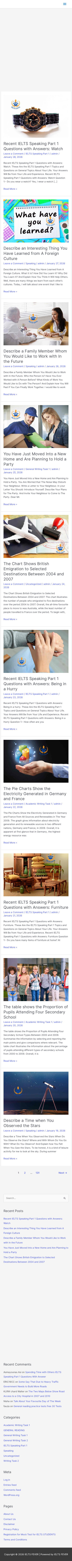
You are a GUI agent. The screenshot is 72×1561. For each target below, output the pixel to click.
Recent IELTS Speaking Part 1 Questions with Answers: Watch (33, 146)
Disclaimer (9, 1524)
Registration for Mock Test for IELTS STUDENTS (30, 1534)
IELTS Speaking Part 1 (37, 153)
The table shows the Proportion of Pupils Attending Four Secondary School (36, 1012)
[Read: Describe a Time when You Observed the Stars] (36, 1093)
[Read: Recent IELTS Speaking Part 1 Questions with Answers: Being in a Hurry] (36, 651)
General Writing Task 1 (38, 469)
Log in (7, 1479)
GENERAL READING (14, 1430)
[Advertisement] (36, 54)
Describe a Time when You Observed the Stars (29, 1123)
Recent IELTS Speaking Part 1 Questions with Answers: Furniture (36, 905)
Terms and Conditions (15, 1539)
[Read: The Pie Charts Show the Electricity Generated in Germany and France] (36, 761)
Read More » (10, 189)
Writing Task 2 (11, 1461)
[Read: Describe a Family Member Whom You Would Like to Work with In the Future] (36, 323)
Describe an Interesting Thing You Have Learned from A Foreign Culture (35, 253)
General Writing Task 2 (16, 1440)
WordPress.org (11, 1495)
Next (63, 1172)
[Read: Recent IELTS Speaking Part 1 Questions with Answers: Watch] (36, 116)
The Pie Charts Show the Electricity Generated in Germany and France (35, 793)
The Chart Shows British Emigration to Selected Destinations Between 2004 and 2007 (34, 571)
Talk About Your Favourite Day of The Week (37, 1401)
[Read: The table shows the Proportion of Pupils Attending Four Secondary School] (36, 979)
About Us (8, 1514)
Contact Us (10, 1519)
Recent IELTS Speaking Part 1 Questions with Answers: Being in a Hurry (35, 683)
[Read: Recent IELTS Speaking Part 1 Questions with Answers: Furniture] (36, 874)
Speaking (30, 263)
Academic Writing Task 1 (39, 803)
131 (38, 1172)
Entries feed (10, 1485)
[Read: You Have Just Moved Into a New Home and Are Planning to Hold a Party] (36, 426)
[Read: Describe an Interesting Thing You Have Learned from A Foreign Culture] (36, 220)
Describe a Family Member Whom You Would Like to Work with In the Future (35, 356)
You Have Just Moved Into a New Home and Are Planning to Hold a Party (35, 459)
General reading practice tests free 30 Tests (37, 1406)
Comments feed (12, 1490)
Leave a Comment (13, 153)
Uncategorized (33, 584)
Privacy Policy (11, 1529)
